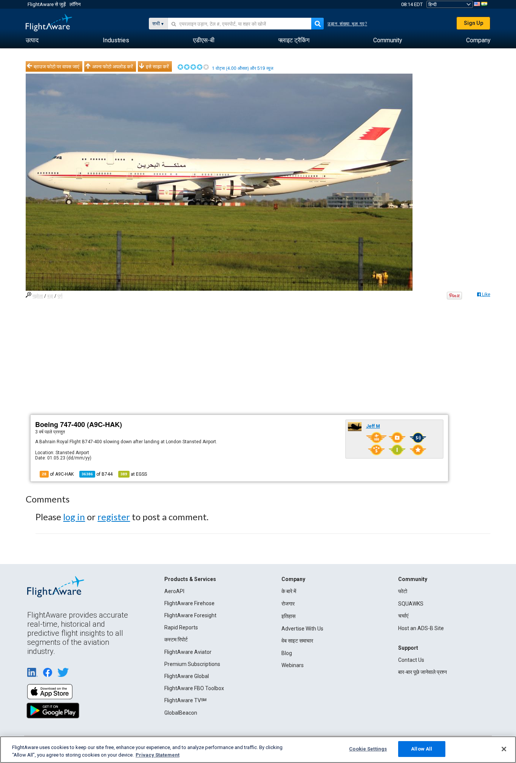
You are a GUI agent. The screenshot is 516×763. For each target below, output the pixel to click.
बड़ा (50, 296)
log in (74, 516)
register (113, 516)
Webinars (292, 665)
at (134, 474)
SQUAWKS (410, 604)
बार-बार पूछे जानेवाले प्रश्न (422, 672)
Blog (286, 653)
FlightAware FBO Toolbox (194, 688)
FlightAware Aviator (188, 652)
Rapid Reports (181, 627)
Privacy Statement (157, 755)
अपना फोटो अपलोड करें (112, 66)
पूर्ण (59, 296)
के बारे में (288, 591)
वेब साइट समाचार (297, 641)
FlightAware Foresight (190, 615)
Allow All (421, 749)
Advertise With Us (302, 629)
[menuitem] (32, 40)
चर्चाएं (403, 616)
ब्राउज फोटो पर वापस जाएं (56, 66)
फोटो (402, 591)
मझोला (37, 296)
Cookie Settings (368, 749)
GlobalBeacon (180, 713)
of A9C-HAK (58, 474)
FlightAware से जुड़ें (47, 4)
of (97, 474)
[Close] (504, 749)
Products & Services (190, 579)
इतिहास (288, 616)
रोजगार (288, 604)
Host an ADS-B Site (421, 628)
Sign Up (473, 23)
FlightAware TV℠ (185, 700)
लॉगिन (75, 4)
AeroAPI (174, 591)
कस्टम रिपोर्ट (176, 640)
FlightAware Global (186, 676)
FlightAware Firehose (189, 603)
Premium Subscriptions (192, 664)
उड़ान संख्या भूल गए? (347, 23)
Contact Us (411, 660)
